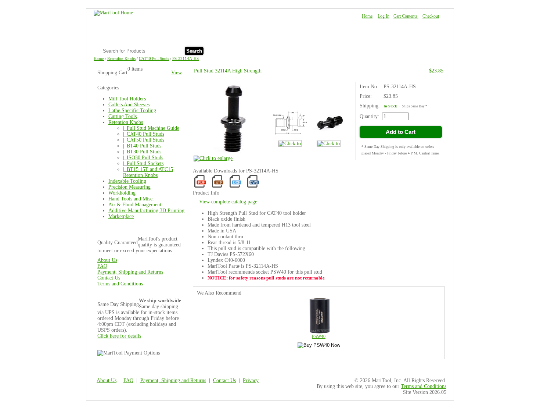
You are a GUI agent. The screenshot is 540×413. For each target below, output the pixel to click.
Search (194, 51)
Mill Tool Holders (127, 99)
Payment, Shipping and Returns (130, 272)
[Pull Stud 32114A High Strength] (230, 156)
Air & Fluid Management (134, 204)
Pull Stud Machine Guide (153, 128)
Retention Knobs (121, 58)
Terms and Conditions (120, 283)
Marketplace (121, 216)
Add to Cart (400, 132)
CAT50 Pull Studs (145, 140)
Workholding (122, 193)
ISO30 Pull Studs (145, 157)
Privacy (251, 380)
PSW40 (318, 336)
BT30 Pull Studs (144, 151)
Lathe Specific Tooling (132, 110)
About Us (379, 50)
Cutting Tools (122, 116)
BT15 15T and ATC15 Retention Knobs (148, 172)
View (176, 72)
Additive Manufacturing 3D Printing (146, 210)
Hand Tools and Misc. (131, 199)
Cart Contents (405, 16)
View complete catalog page (228, 201)
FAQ (403, 50)
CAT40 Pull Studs (154, 58)
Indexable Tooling (127, 181)
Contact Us (427, 50)
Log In (383, 16)
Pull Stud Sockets (145, 163)
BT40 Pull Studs (144, 146)
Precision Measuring (129, 187)
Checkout (430, 16)
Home (367, 16)
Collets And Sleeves (129, 104)
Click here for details (119, 336)
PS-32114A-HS (185, 58)
